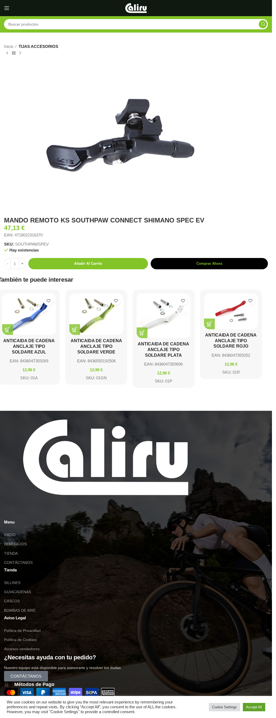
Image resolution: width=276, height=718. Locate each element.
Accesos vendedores (22, 649)
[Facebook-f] (40, 510)
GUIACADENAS (17, 592)
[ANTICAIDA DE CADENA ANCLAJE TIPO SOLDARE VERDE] (96, 314)
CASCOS (12, 601)
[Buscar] (263, 24)
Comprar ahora (209, 263)
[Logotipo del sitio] (136, 7)
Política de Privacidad (22, 630)
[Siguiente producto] (20, 53)
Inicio (8, 46)
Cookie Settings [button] (224, 707)
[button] (7, 329)
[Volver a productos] (14, 53)
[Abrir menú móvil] (6, 8)
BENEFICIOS (15, 544)
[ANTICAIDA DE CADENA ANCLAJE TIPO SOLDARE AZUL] (29, 314)
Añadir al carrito (88, 263)
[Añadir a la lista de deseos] (48, 301)
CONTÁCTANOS (18, 562)
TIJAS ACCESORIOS (38, 46)
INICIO (10, 535)
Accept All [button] (254, 707)
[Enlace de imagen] (105, 457)
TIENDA (11, 553)
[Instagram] (25, 510)
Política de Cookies (20, 640)
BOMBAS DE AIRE (20, 610)
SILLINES (12, 583)
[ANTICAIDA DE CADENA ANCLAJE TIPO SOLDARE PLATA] (164, 315)
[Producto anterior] (7, 53)
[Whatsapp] (11, 510)
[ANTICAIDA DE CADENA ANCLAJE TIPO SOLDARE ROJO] (231, 311)
